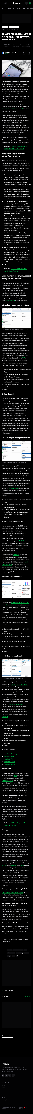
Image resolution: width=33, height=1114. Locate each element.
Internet (27, 953)
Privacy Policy (6, 1100)
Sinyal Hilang (20, 953)
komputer (5, 716)
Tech (3, 1085)
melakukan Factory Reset (19, 684)
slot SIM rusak (23, 541)
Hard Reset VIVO (9, 759)
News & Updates (6, 1083)
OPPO (4, 865)
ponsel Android (10, 300)
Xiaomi (4, 868)
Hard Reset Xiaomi (9, 761)
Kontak (4, 1097)
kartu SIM (16, 554)
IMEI (15, 775)
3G (13, 955)
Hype (3, 1087)
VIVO (22, 865)
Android (10, 950)
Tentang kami (5, 1095)
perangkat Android (7, 780)
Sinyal (9, 955)
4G (17, 955)
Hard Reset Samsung (10, 754)
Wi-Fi (23, 358)
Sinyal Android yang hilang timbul (12, 892)
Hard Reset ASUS (9, 764)
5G (25, 950)
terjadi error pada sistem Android (12, 109)
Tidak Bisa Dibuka (18, 950)
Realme (13, 865)
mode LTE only (13, 488)
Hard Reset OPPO (9, 756)
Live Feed (28, 996)
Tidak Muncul (11, 953)
